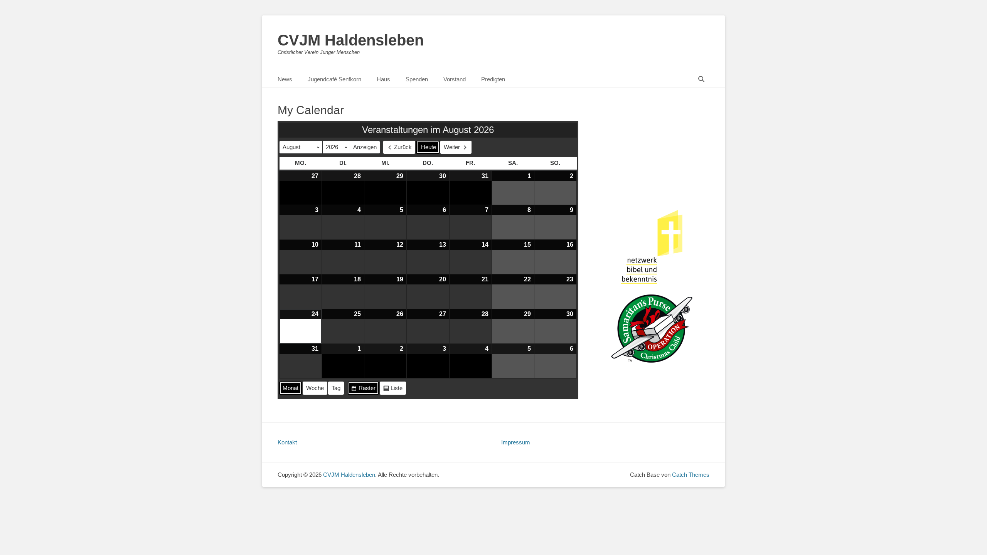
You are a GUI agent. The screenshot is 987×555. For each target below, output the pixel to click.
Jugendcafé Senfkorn (334, 79)
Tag (336, 388)
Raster (363, 390)
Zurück (403, 147)
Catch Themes (690, 474)
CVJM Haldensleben (351, 40)
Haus (383, 79)
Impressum (515, 442)
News (285, 79)
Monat (290, 388)
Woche (315, 388)
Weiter (452, 147)
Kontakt (287, 442)
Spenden (417, 79)
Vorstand (454, 79)
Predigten (493, 79)
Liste (393, 390)
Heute (428, 147)
